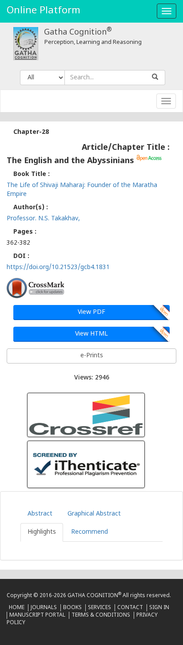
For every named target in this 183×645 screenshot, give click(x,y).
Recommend (89, 532)
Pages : (24, 232)
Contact (130, 607)
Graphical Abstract (94, 514)
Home (16, 607)
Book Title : (31, 174)
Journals (44, 607)
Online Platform (43, 10)
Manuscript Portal (37, 615)
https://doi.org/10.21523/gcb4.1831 (58, 267)
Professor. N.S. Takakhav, (43, 219)
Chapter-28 (31, 132)
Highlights (42, 532)
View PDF (91, 312)
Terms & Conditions (101, 615)
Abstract (40, 514)
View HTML (91, 334)
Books (72, 607)
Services (99, 607)
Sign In (159, 607)
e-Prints (91, 356)
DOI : (21, 256)
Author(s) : (30, 207)
